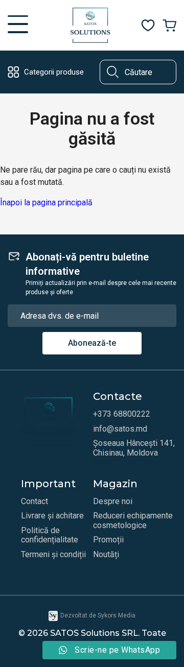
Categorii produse (54, 72)
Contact (34, 501)
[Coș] (169, 25)
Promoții (108, 539)
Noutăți (106, 554)
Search (112, 72)
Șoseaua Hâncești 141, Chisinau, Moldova (134, 448)
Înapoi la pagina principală (46, 202)
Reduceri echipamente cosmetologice (133, 520)
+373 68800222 (121, 414)
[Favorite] (148, 25)
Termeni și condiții (53, 554)
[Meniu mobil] (18, 25)
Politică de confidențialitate (49, 535)
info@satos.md (120, 429)
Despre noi (112, 501)
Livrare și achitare (52, 515)
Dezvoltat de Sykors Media (97, 615)
